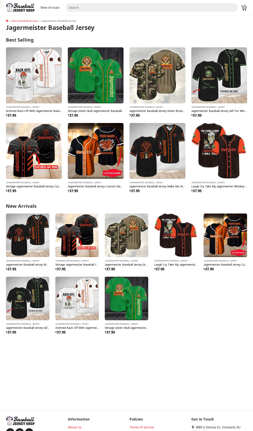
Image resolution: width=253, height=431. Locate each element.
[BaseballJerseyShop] (7, 21)
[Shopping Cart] (244, 7)
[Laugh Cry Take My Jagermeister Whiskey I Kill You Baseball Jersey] (219, 150)
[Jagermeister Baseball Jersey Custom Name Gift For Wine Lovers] (96, 150)
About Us (74, 427)
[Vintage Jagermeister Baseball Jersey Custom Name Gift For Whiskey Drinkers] (34, 150)
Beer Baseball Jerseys (25, 21)
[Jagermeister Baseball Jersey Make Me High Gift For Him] (157, 150)
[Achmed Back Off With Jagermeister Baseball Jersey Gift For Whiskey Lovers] (34, 75)
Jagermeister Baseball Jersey (22, 106)
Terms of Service (141, 427)
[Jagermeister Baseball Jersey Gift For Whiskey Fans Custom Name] (219, 75)
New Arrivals (50, 7)
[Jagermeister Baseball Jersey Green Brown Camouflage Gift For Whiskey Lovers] (157, 75)
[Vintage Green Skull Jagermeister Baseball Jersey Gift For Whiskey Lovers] (96, 75)
